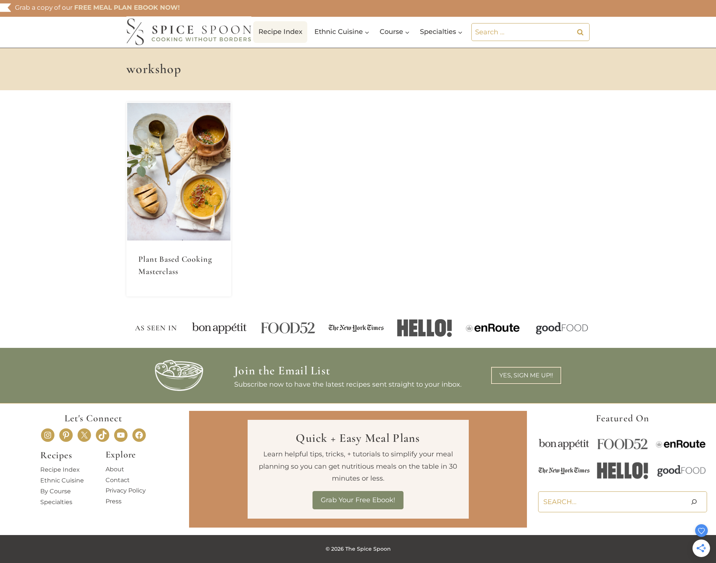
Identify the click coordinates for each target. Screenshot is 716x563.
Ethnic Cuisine (62, 480)
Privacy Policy (126, 490)
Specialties (56, 502)
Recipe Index (280, 32)
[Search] (694, 502)
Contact (118, 480)
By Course (55, 491)
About (115, 469)
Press (114, 501)
